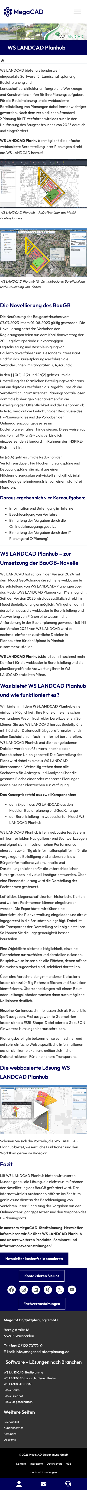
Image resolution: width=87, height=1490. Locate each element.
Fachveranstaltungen (41, 1303)
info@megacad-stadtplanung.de (42, 1351)
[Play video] (43, 1109)
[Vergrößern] (81, 165)
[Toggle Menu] (77, 12)
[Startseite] (2, 61)
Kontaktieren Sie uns (41, 1275)
